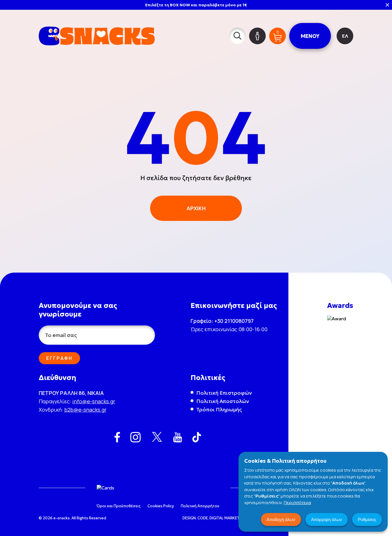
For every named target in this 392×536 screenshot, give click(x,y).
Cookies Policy (161, 506)
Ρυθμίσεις (367, 519)
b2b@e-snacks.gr (85, 409)
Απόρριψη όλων (326, 519)
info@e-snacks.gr (93, 401)
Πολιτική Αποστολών (222, 401)
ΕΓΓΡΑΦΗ (59, 358)
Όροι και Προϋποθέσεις (119, 506)
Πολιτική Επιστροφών (224, 393)
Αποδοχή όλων (281, 519)
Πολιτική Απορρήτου (200, 506)
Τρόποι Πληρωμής (219, 409)
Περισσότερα (297, 503)
